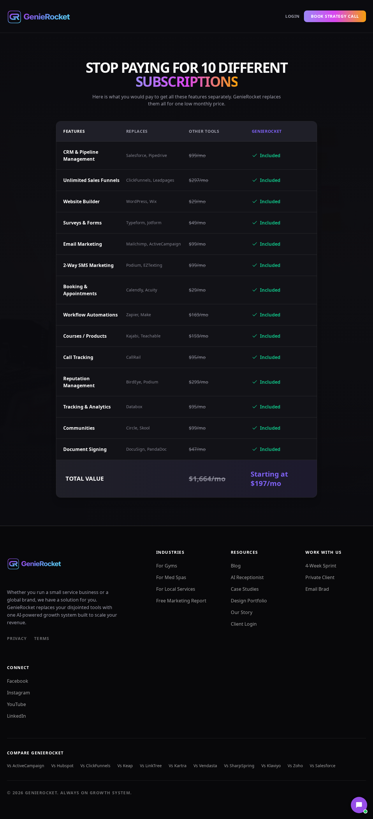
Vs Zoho (295, 765)
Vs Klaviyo (271, 765)
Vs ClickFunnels (95, 765)
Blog (236, 565)
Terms (42, 638)
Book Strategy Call (335, 16)
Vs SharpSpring (239, 765)
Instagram (18, 692)
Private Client (320, 577)
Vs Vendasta (205, 765)
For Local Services (175, 589)
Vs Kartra (177, 765)
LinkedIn (16, 716)
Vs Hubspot (62, 765)
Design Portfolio (249, 600)
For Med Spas (171, 577)
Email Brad (317, 589)
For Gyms (166, 565)
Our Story (241, 612)
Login (292, 16)
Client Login (244, 624)
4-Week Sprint (320, 565)
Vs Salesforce (322, 765)
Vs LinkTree (151, 765)
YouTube (16, 704)
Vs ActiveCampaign (25, 765)
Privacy (17, 638)
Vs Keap (125, 765)
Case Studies (245, 589)
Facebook (17, 681)
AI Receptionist (247, 577)
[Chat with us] (359, 805)
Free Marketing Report (181, 600)
